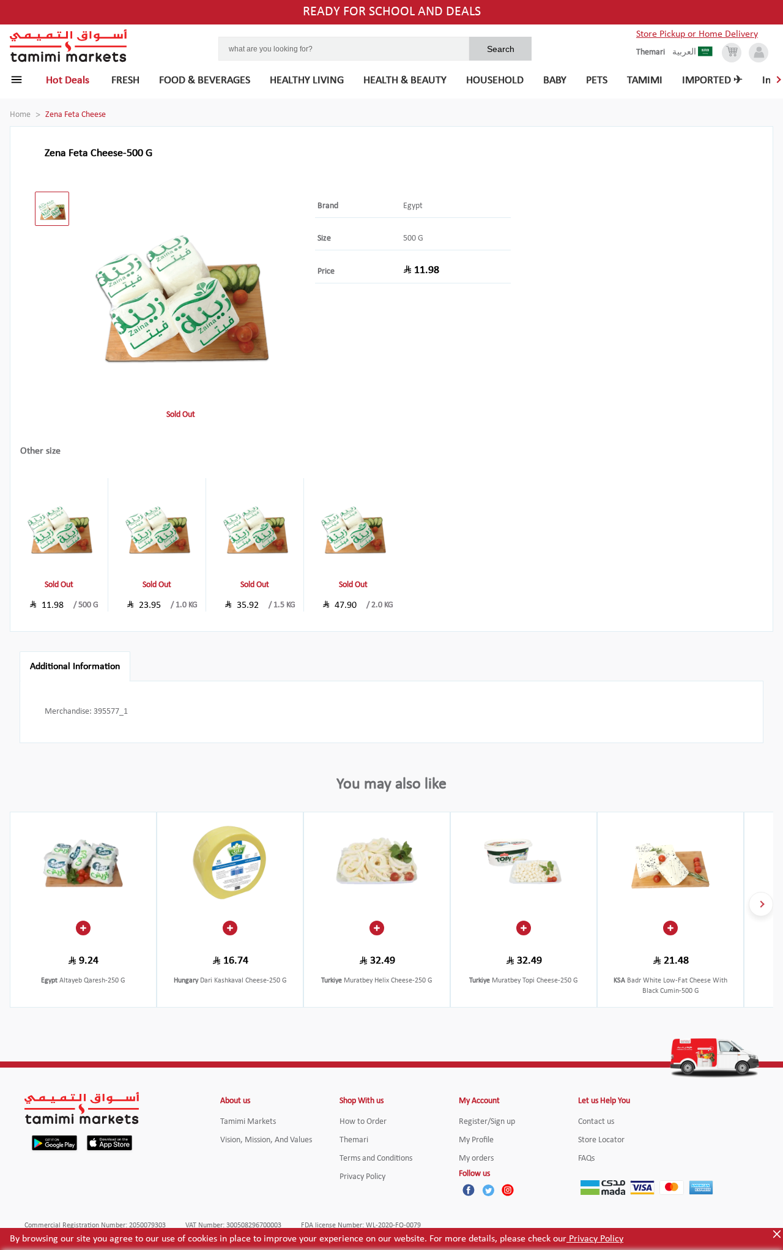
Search (500, 49)
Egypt (413, 206)
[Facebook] (468, 1190)
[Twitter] (488, 1190)
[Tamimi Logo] (68, 45)
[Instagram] (508, 1190)
